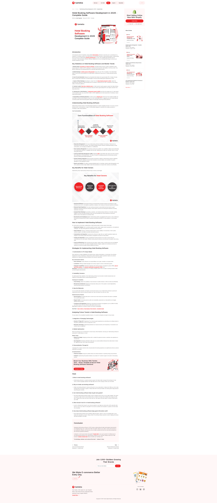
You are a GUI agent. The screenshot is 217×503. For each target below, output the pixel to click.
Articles (77, 9)
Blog (108, 2)
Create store (134, 20)
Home (73, 9)
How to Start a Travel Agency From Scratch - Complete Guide (90, 308)
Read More (128, 87)
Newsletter (121, 2)
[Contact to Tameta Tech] (95, 365)
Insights (113, 2)
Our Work (103, 2)
